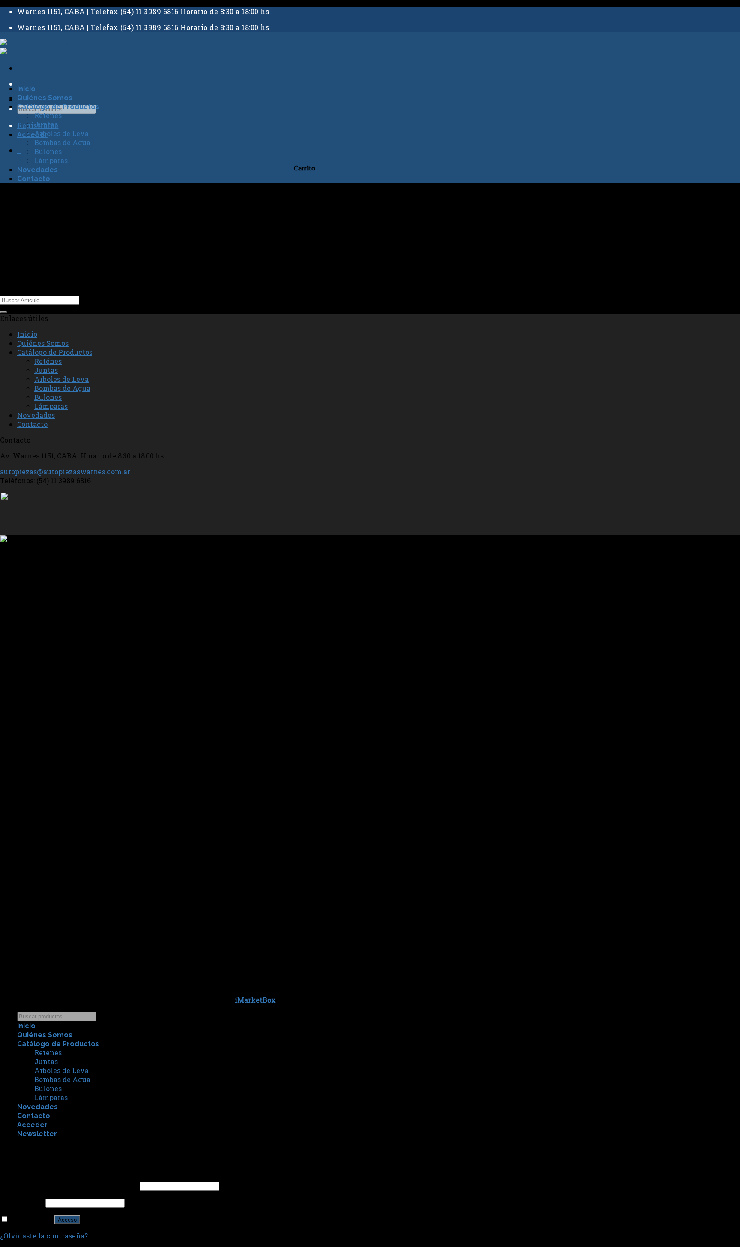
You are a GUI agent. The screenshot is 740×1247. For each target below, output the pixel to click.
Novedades (37, 170)
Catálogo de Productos (58, 107)
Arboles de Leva (61, 133)
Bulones (48, 151)
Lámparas (51, 160)
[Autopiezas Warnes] (36, 48)
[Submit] (3, 312)
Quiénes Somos (44, 98)
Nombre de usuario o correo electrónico (69, 1185)
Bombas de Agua (62, 142)
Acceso (67, 1220)
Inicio (26, 89)
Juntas (46, 124)
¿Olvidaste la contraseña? (44, 1235)
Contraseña (22, 1202)
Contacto (33, 179)
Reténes (48, 115)
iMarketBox (255, 999)
